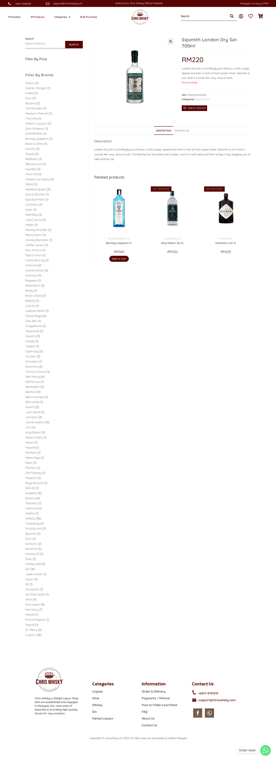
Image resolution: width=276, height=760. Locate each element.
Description (163, 130)
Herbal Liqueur (102, 718)
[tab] (163, 130)
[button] (194, 108)
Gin (208, 99)
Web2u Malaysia (177, 738)
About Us (148, 718)
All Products (37, 16)
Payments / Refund (156, 698)
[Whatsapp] (265, 750)
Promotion (14, 16)
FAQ (144, 711)
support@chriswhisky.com (67, 3)
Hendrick (223, 238)
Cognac (97, 691)
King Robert (170, 238)
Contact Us (149, 725)
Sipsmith (200, 99)
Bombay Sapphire (117, 238)
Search (29, 38)
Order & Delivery (153, 691)
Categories (60, 16)
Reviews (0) (182, 130)
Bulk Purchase (88, 16)
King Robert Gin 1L (172, 243)
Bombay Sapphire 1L (119, 243)
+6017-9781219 (23, 3)
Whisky (97, 705)
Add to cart (119, 258)
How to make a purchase (159, 705)
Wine (95, 698)
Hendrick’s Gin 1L (225, 243)
